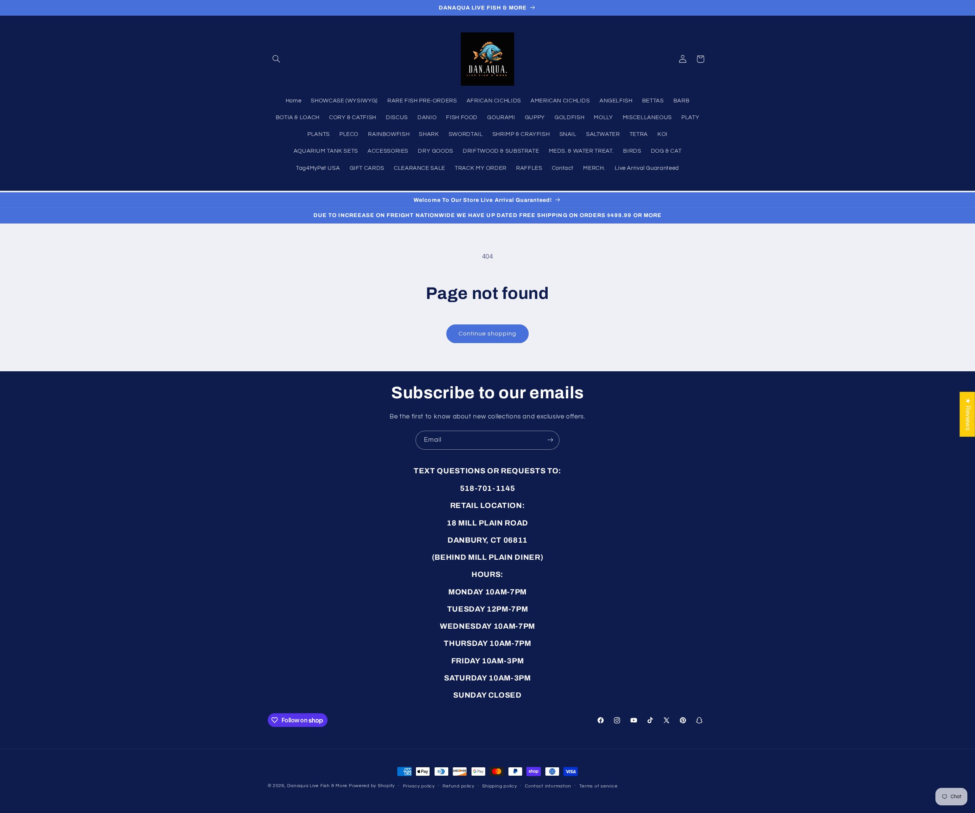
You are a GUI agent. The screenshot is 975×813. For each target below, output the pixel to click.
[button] (276, 59)
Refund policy (459, 786)
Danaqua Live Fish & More (317, 786)
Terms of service (598, 786)
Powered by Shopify (372, 786)
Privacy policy (419, 786)
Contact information (548, 786)
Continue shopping (488, 334)
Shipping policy (499, 786)
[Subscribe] (550, 440)
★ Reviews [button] (967, 414)
